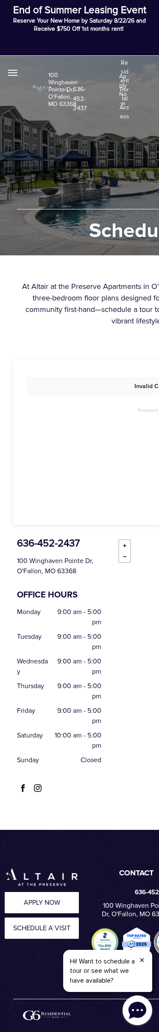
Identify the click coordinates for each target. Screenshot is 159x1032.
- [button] (124, 556)
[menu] (12, 72)
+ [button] (124, 545)
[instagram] (37, 789)
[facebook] (22, 789)
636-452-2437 (80, 89)
